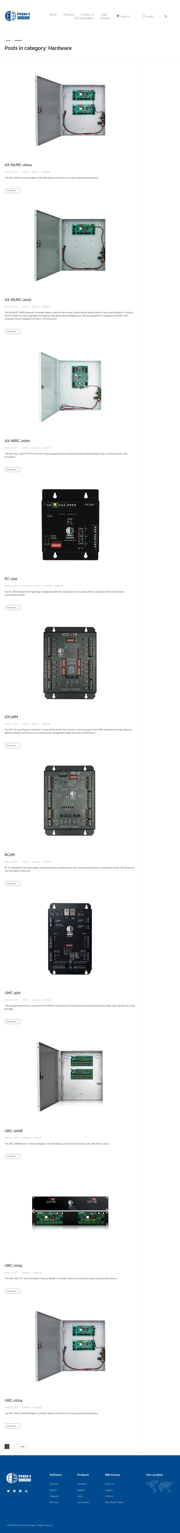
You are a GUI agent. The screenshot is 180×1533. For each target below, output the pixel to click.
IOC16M (11, 717)
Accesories (26, 586)
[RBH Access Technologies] (17, 16)
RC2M (10, 855)
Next (16, 1446)
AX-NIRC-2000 (17, 441)
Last (22, 1446)
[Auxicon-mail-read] (26, 1491)
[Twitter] (8, 1491)
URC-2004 (13, 1400)
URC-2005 (13, 1265)
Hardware (46, 172)
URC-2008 (13, 1131)
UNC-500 (13, 993)
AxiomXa (35, 172)
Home (8, 40)
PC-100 (11, 579)
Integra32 (37, 1137)
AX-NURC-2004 (18, 165)
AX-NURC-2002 (18, 300)
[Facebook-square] (20, 1491)
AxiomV (25, 172)
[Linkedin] (14, 1491)
